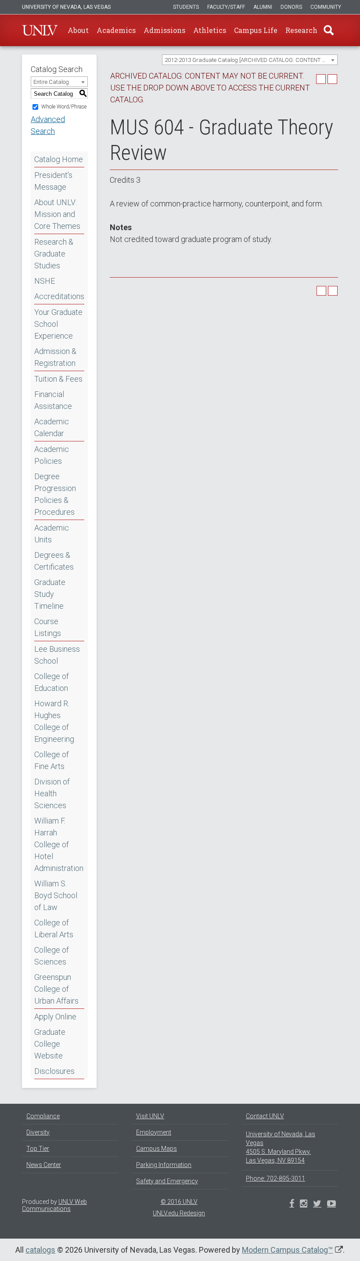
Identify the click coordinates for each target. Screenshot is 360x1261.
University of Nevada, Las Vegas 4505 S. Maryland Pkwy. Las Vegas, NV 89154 (280, 1147)
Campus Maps (156, 1148)
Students (186, 7)
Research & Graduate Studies (53, 253)
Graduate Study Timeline (49, 594)
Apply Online (55, 1016)
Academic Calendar (51, 427)
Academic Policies (51, 455)
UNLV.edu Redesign (179, 1213)
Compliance (43, 1116)
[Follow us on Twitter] (304, 1204)
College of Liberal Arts (53, 928)
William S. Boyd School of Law (55, 895)
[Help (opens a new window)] (332, 79)
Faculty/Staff (226, 7)
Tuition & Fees (58, 378)
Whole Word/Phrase (63, 107)
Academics (116, 30)
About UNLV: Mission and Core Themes (57, 214)
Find (329, 30)
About (78, 30)
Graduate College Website (49, 1043)
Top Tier (37, 1148)
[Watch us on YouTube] (331, 1204)
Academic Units (51, 533)
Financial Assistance (53, 400)
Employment (153, 1132)
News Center (43, 1164)
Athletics (209, 30)
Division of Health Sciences (52, 793)
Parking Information (163, 1164)
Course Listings (47, 627)
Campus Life (255, 30)
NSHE (44, 280)
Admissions (164, 30)
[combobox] (250, 59)
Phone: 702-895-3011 (275, 1178)
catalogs (40, 1249)
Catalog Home (58, 159)
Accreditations (59, 296)
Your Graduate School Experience (58, 323)
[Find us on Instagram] (317, 1204)
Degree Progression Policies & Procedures (55, 494)
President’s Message (53, 180)
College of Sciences (51, 955)
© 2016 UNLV (179, 1201)
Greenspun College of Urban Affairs (56, 988)
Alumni (262, 7)
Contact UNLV (265, 1116)
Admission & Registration (55, 357)
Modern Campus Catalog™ (287, 1249)
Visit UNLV (150, 1116)
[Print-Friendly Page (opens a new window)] (321, 79)
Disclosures (54, 1071)
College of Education (51, 682)
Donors (291, 7)
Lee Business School (57, 654)
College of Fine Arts (51, 760)
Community (325, 7)
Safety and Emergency (167, 1181)
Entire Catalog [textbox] (51, 82)
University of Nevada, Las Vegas (66, 7)
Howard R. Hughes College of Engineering (54, 721)
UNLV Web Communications (54, 1205)
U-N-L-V (40, 30)
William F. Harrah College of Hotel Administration (58, 844)
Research (301, 30)
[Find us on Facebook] (291, 1204)
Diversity (38, 1132)
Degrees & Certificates (54, 560)
